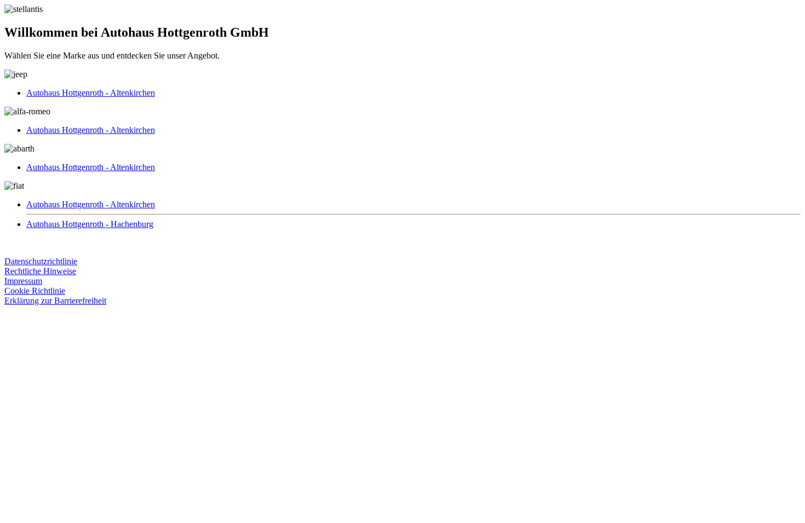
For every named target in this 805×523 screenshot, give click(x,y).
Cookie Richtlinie (34, 290)
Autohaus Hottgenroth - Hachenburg (89, 224)
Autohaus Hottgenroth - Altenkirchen (90, 92)
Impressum (23, 281)
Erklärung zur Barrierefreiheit (55, 300)
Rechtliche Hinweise (40, 271)
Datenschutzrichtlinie (40, 261)
